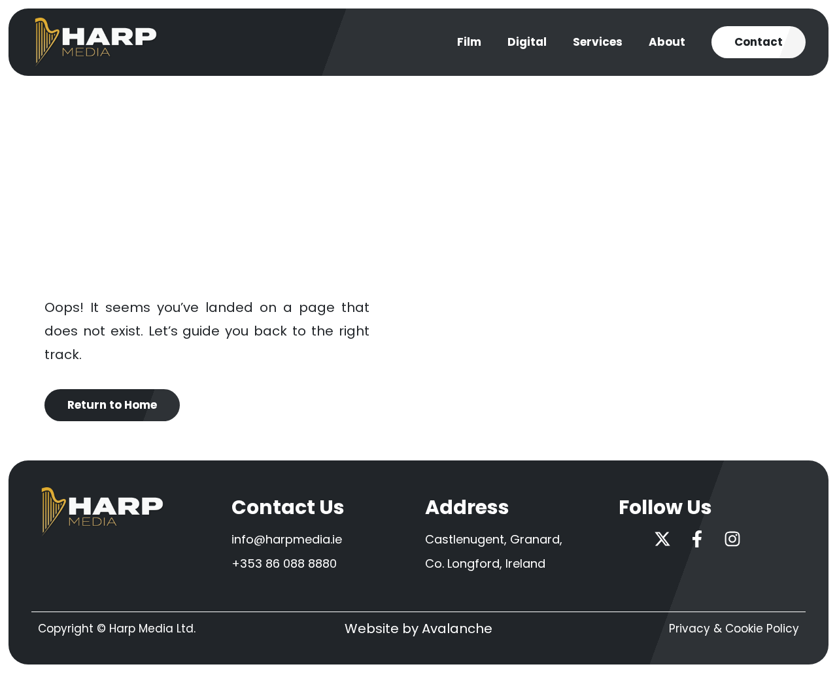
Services (598, 42)
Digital (527, 42)
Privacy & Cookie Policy (734, 628)
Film (469, 42)
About (667, 42)
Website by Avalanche (418, 628)
